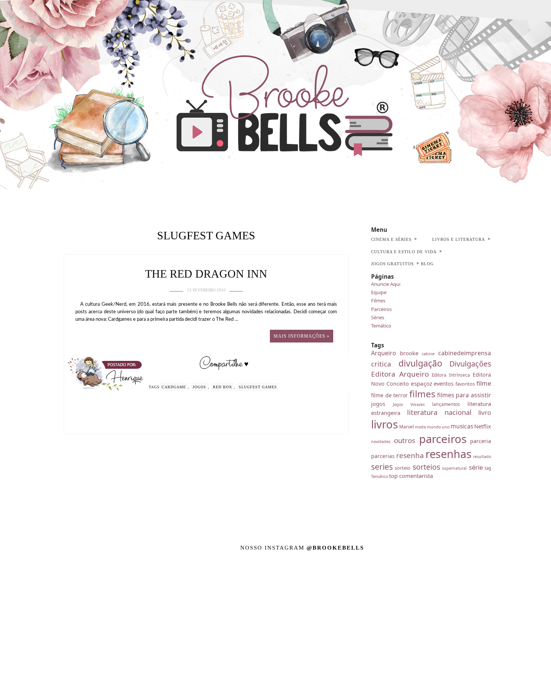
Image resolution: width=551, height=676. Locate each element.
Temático (381, 325)
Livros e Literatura (458, 239)
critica (381, 363)
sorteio (402, 467)
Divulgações (470, 364)
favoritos (465, 383)
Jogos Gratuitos (392, 263)
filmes (422, 394)
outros (404, 440)
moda (420, 427)
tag (488, 468)
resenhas (448, 453)
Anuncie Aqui (385, 284)
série (476, 467)
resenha (410, 455)
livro (484, 412)
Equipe (378, 292)
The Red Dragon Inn (206, 273)
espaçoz (421, 383)
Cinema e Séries (391, 239)
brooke (409, 353)
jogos (199, 387)
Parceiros (381, 309)
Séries (377, 317)
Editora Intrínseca (451, 375)
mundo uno (438, 427)
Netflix (482, 426)
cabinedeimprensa (464, 353)
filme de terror (389, 395)
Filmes (378, 300)
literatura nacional (439, 412)
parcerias (383, 456)
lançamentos (446, 404)
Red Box (222, 387)
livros (384, 424)
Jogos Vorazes (409, 404)
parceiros (443, 438)
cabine (428, 353)
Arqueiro (383, 353)
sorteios (426, 467)
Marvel (406, 427)
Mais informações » (301, 336)
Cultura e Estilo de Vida (404, 251)
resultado (482, 456)
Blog (427, 263)
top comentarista (411, 475)
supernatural (454, 468)
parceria (480, 441)
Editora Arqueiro (400, 374)
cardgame (174, 387)
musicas (462, 426)
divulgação (420, 363)
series (382, 466)
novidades (381, 441)
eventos (444, 383)
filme (483, 383)
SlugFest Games (258, 387)
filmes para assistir (464, 395)
